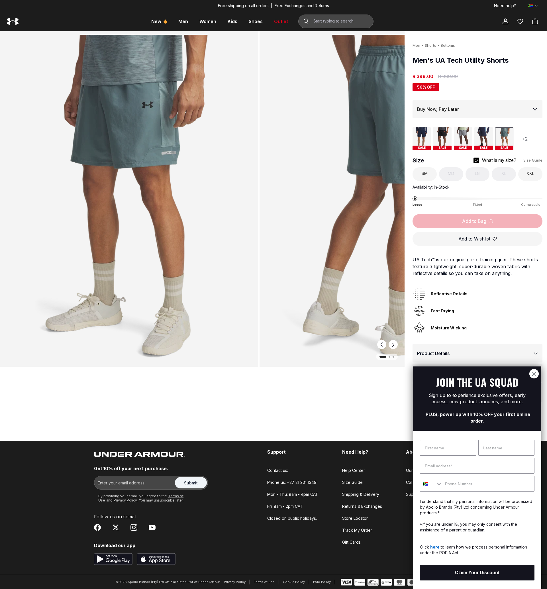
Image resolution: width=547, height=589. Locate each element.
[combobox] (431, 483)
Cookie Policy (294, 582)
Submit (191, 482)
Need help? (505, 6)
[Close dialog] (534, 374)
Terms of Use (264, 582)
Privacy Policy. (126, 500)
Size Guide (532, 160)
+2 (525, 139)
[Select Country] (533, 6)
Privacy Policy (235, 582)
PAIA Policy (322, 582)
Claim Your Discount (477, 572)
